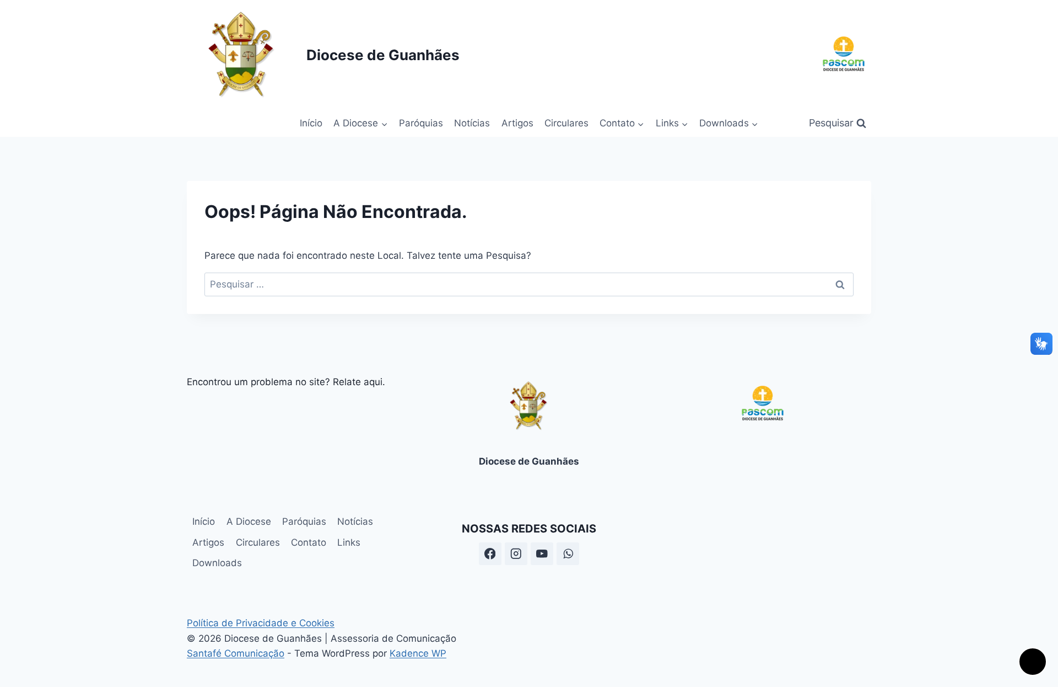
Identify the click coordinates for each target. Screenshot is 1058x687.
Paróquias (421, 123)
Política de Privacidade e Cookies (260, 623)
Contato (308, 542)
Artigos (517, 123)
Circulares (566, 123)
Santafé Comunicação (235, 653)
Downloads (217, 562)
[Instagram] (516, 553)
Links (348, 542)
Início (311, 123)
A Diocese (248, 521)
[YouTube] (542, 553)
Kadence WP (418, 653)
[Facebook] (490, 553)
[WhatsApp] (568, 553)
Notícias (472, 123)
